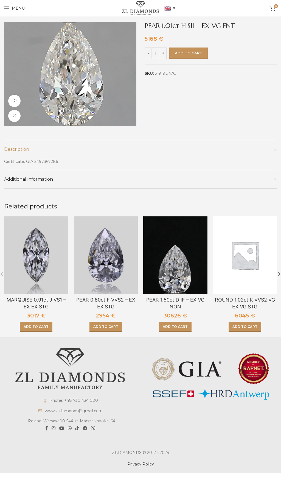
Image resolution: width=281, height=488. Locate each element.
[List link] (70, 400)
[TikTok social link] (77, 428)
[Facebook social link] (46, 428)
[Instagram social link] (53, 428)
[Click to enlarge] (14, 116)
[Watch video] (14, 101)
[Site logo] (140, 7)
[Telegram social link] (85, 428)
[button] (36, 327)
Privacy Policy (140, 464)
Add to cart (188, 53)
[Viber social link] (93, 428)
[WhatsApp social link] (69, 428)
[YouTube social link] (61, 428)
